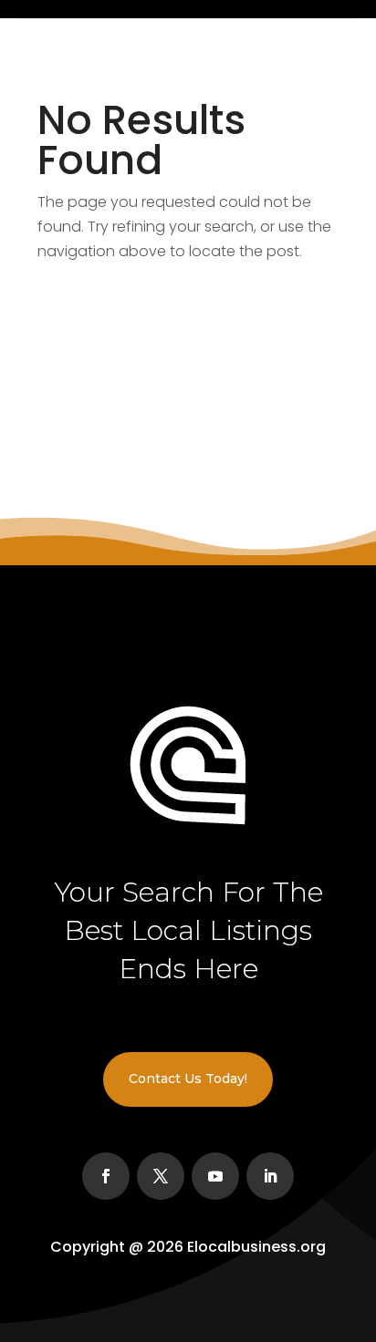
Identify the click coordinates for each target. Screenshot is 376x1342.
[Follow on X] (160, 1176)
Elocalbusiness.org (256, 1246)
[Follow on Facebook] (106, 1176)
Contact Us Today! (188, 1078)
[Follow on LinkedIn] (270, 1176)
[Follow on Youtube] (215, 1176)
